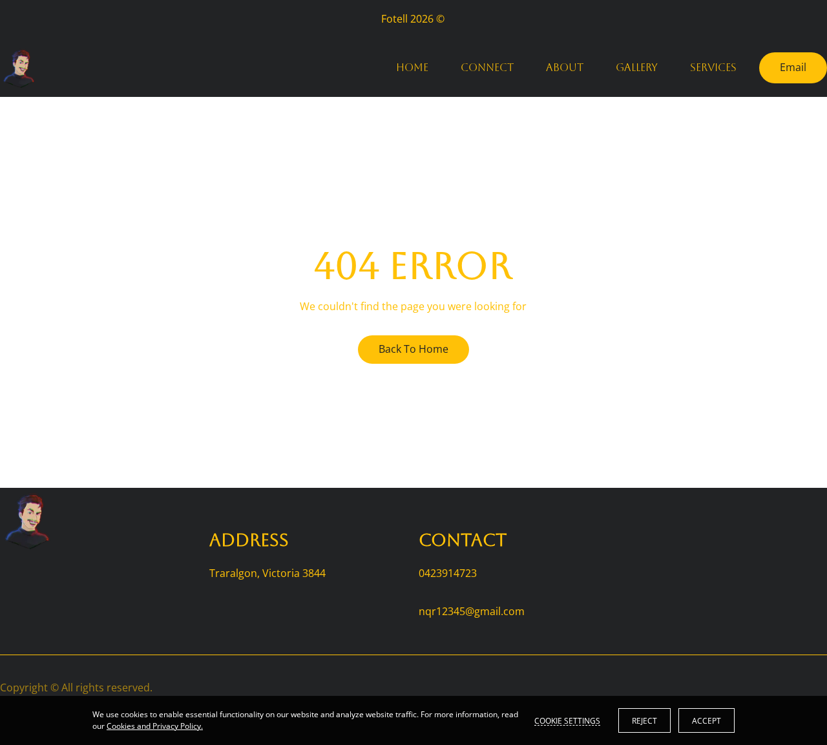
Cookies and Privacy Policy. (155, 725)
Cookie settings (567, 720)
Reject (644, 720)
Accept (706, 720)
